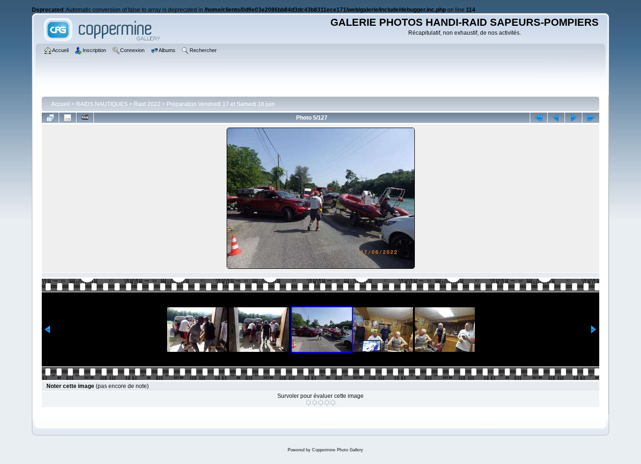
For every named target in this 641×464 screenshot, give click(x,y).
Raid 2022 (147, 104)
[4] (327, 402)
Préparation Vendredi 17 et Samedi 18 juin (221, 104)
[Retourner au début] (538, 118)
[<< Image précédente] (556, 118)
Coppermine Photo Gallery (337, 450)
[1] (308, 402)
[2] (315, 402)
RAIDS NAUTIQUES (102, 104)
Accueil (60, 104)
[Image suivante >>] (573, 118)
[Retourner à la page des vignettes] (50, 118)
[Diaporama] (84, 118)
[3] (321, 402)
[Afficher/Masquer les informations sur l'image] (67, 118)
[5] (333, 402)
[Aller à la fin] (590, 118)
